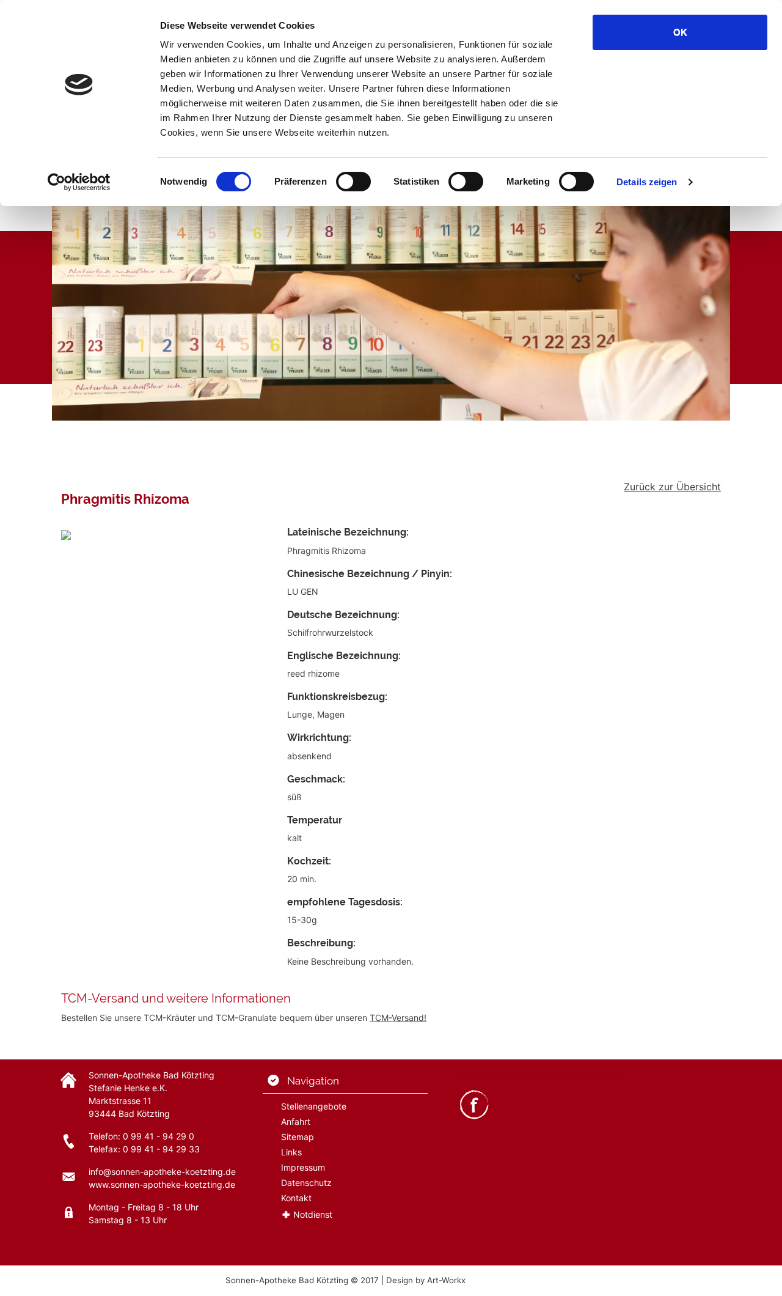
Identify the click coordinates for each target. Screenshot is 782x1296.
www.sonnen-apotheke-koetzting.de (162, 1184)
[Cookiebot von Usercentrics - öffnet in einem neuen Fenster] (79, 182)
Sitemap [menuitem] (297, 1137)
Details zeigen (646, 182)
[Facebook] (474, 1103)
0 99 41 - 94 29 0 (158, 1136)
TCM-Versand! (398, 1017)
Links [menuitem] (291, 1152)
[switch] (353, 181)
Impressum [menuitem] (303, 1167)
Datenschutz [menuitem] (306, 1182)
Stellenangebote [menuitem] (313, 1106)
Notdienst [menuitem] (312, 1214)
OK (680, 32)
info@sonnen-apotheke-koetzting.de (162, 1171)
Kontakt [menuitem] (296, 1198)
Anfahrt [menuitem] (295, 1121)
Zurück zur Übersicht (672, 486)
